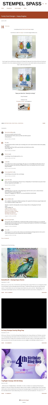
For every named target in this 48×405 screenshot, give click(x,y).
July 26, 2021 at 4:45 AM (10, 185)
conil (6, 161)
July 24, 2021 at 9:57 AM (10, 158)
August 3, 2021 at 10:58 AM (11, 226)
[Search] (43, 2)
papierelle (7, 179)
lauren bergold (8, 219)
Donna (6, 188)
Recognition (9, 8)
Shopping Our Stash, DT (10, 212)
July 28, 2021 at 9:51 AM (10, 195)
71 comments (8, 393)
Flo (5, 142)
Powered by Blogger (25, 400)
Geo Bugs (21, 32)
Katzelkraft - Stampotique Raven (12, 280)
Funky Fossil (14, 123)
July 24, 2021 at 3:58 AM (10, 139)
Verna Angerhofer (9, 172)
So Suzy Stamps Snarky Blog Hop (12, 330)
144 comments (8, 342)
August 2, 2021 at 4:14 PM (10, 216)
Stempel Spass (21, 3)
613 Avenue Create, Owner (11, 210)
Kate (6, 229)
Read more (44, 292)
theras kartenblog (9, 132)
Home (2, 8)
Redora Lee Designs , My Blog (11, 211)
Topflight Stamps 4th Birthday (12, 381)
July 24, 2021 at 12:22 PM (10, 168)
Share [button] (44, 123)
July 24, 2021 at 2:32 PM (10, 176)
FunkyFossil (20, 123)
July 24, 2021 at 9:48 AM (10, 150)
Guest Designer (18, 8)
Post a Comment (5, 238)
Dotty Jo (7, 154)
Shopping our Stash (20, 101)
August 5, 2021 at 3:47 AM (10, 235)
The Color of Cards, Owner (11, 214)
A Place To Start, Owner (10, 208)
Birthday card (8, 123)
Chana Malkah (8, 198)
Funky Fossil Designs (26, 29)
